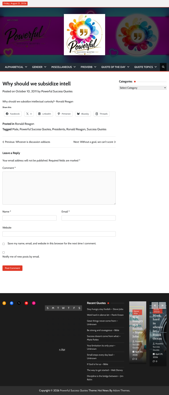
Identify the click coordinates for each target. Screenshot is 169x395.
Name (6, 211)
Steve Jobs (136, 312)
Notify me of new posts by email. (20, 256)
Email (66, 211)
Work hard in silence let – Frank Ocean (105, 315)
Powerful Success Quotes (56, 91)
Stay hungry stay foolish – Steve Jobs (105, 309)
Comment (9, 167)
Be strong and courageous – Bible (103, 330)
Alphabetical (14, 67)
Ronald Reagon (24, 124)
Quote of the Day (113, 67)
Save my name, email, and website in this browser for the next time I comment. (52, 243)
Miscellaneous (61, 67)
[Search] (163, 66)
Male (15, 129)
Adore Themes (121, 390)
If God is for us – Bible (97, 364)
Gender (37, 67)
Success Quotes (96, 129)
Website (6, 227)
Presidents (58, 129)
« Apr (62, 349)
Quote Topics (143, 67)
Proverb (86, 67)
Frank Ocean (157, 310)
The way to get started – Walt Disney (105, 370)
